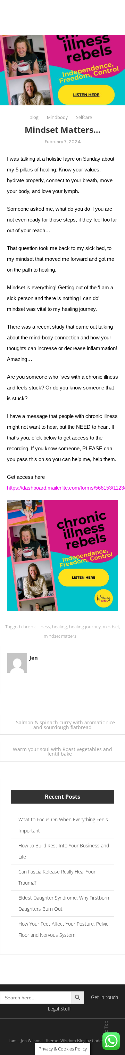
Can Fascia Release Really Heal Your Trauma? (56, 877)
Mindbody (57, 117)
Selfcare (84, 117)
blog (34, 117)
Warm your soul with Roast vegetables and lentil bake (62, 751)
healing (59, 626)
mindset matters (60, 636)
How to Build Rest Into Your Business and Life (63, 851)
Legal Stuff (59, 1008)
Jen (34, 657)
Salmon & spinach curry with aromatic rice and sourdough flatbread (65, 725)
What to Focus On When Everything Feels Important (63, 825)
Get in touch (104, 997)
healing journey (85, 626)
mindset (111, 626)
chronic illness (35, 626)
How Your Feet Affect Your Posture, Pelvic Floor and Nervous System (63, 929)
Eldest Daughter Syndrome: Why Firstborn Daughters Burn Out (63, 903)
